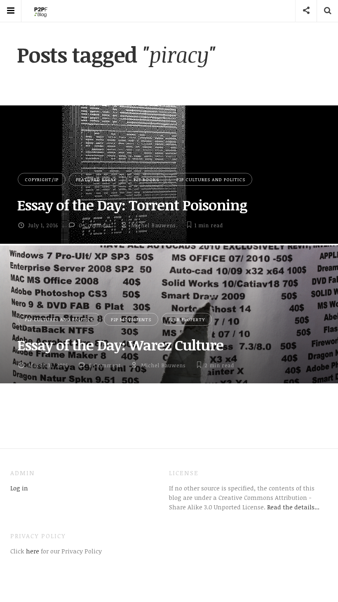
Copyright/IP (42, 179)
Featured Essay (96, 179)
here (31, 551)
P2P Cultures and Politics (210, 179)
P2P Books (146, 179)
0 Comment (95, 225)
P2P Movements (131, 319)
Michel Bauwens (153, 225)
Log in (19, 488)
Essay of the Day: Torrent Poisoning (132, 205)
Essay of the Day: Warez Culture (120, 345)
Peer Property (187, 319)
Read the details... (293, 507)
